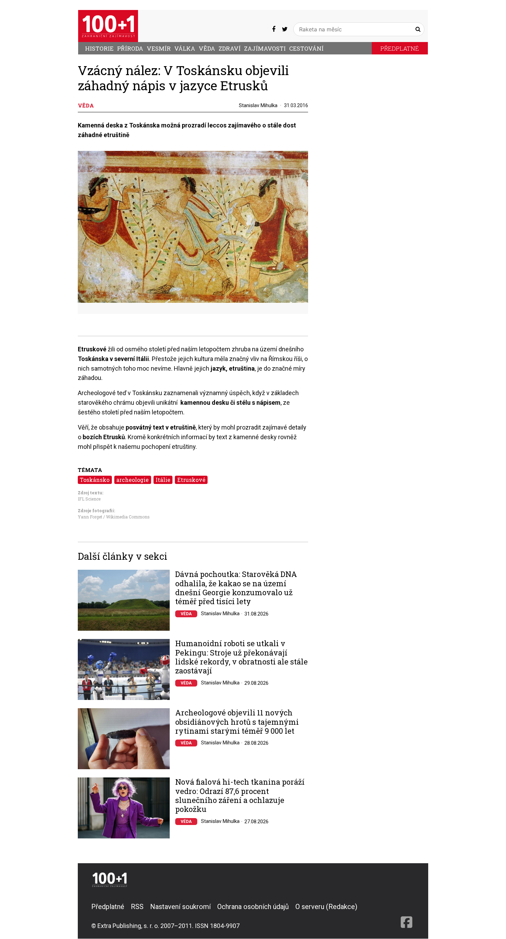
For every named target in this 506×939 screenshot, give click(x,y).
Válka (184, 48)
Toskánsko (94, 479)
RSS (137, 906)
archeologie (132, 479)
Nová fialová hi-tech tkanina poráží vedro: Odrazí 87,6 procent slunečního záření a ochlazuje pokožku (240, 795)
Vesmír (159, 48)
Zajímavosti (265, 48)
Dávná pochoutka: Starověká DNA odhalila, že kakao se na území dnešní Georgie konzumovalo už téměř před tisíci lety (236, 588)
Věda (207, 48)
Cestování (306, 48)
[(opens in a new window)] (273, 29)
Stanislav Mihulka (258, 105)
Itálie (163, 479)
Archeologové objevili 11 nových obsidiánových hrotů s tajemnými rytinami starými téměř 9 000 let (237, 721)
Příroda (130, 48)
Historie (99, 48)
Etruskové (191, 479)
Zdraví (230, 48)
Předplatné (399, 48)
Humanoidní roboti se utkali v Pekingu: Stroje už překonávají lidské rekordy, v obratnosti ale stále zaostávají (241, 657)
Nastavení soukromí (180, 906)
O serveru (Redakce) (326, 906)
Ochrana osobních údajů (253, 906)
